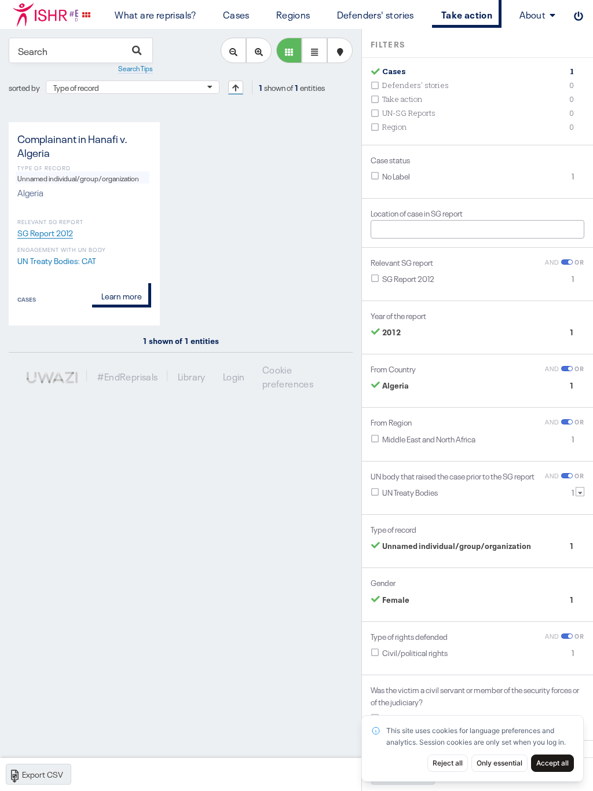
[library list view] (289, 50)
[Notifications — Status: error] (86, 14)
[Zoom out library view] (233, 50)
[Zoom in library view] (259, 50)
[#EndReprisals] (39, 14)
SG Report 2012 (45, 232)
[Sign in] (578, 14)
